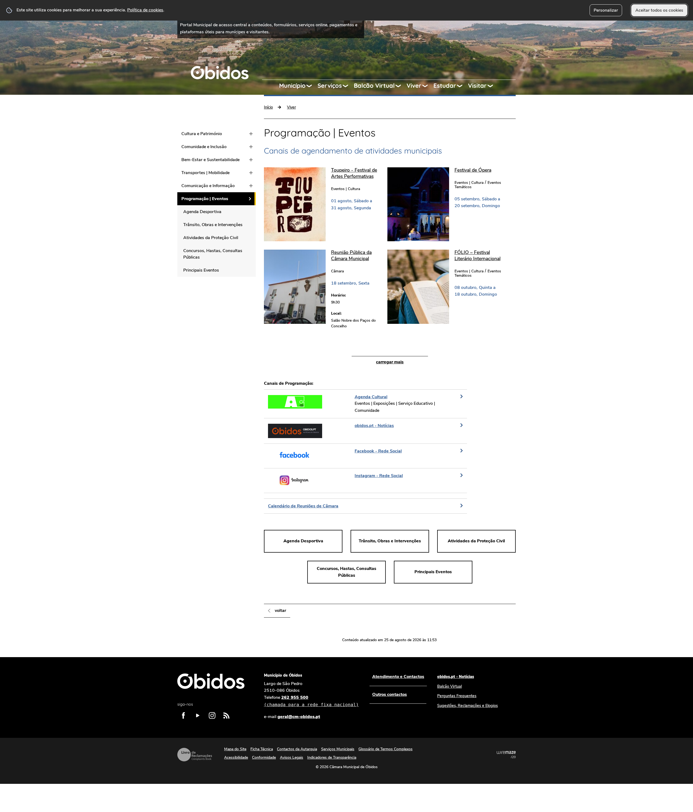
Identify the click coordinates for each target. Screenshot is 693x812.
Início (268, 107)
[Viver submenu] (427, 86)
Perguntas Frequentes (456, 696)
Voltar (280, 611)
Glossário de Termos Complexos (385, 749)
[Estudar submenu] (462, 86)
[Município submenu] (312, 86)
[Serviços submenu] (348, 86)
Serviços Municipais (337, 749)
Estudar (444, 85)
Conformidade (264, 757)
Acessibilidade (236, 757)
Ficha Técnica (261, 749)
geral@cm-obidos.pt (298, 717)
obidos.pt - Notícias (455, 676)
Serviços (330, 85)
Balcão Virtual (374, 85)
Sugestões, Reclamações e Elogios (467, 705)
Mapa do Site (235, 749)
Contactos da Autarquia (297, 749)
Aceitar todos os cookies (659, 10)
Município (292, 85)
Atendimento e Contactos (398, 677)
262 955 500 (311, 700)
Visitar (477, 85)
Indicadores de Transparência (331, 757)
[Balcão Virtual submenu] (401, 86)
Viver (414, 85)
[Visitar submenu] (493, 86)
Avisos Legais (291, 757)
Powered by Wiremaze (506, 755)
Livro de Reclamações (194, 754)
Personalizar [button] (606, 10)
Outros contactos (389, 694)
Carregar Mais (390, 362)
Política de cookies (145, 10)
